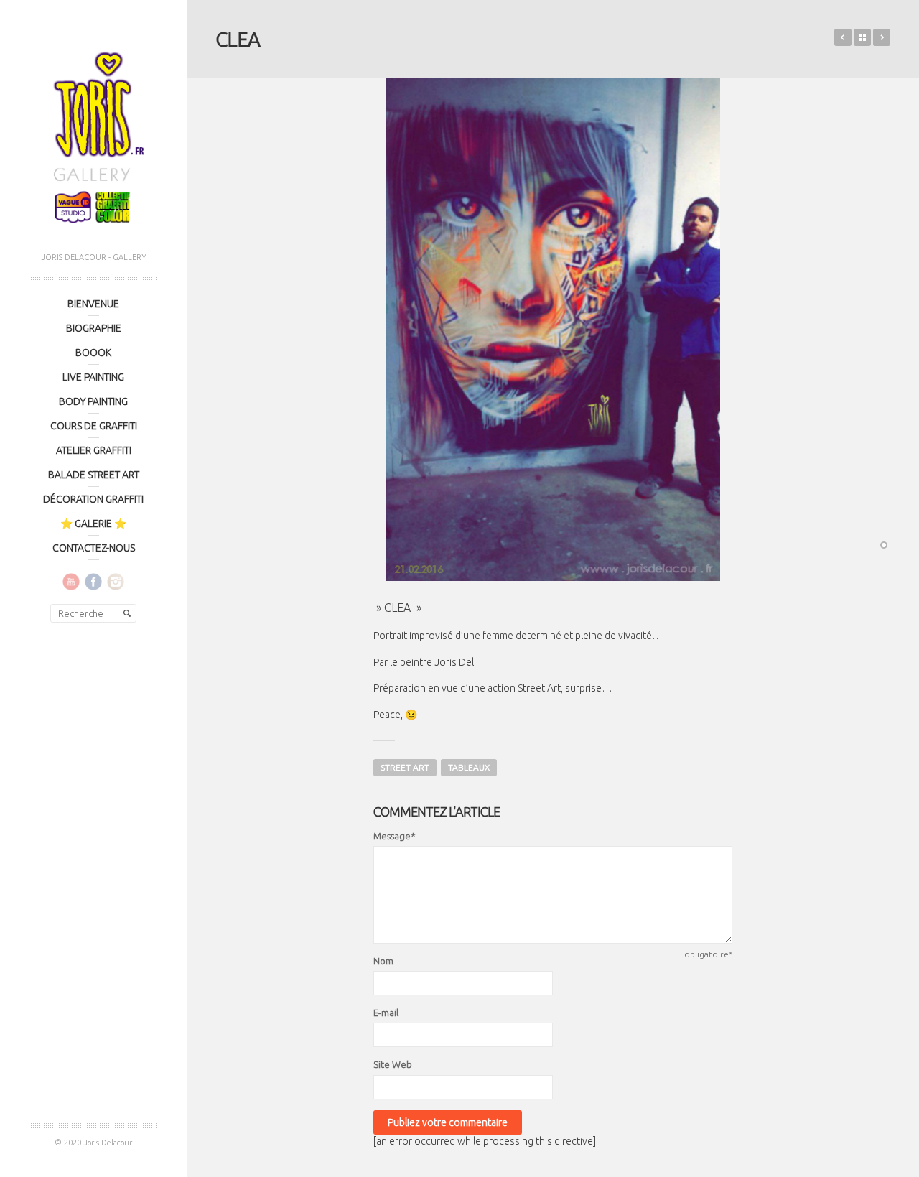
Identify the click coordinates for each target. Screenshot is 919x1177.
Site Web (392, 1064)
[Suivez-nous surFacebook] (93, 581)
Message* (394, 836)
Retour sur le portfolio (862, 37)
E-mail (385, 1013)
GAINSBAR (843, 37)
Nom (383, 961)
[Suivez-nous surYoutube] (71, 581)
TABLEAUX (469, 767)
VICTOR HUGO (881, 37)
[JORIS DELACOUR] (93, 133)
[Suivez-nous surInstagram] (115, 581)
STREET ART (405, 767)
